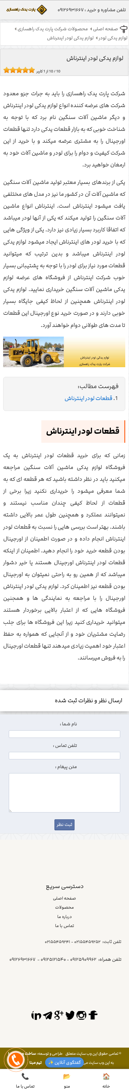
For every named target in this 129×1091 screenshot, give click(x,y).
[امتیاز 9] (30, 70)
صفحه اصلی (105, 29)
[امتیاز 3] (11, 70)
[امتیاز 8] (26, 70)
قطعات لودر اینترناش (88, 398)
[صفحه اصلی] (26, 11)
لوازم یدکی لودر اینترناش (70, 38)
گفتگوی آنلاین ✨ (64, 1062)
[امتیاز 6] (20, 70)
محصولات (64, 907)
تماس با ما (64, 926)
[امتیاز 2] (8, 70)
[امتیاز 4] (14, 70)
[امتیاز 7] (23, 70)
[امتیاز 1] (5, 70)
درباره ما (64, 917)
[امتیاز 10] (33, 70)
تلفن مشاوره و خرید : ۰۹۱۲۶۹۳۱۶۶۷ (92, 10)
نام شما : (68, 724)
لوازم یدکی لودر (113, 38)
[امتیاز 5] (17, 70)
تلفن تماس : (65, 745)
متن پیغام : (66, 766)
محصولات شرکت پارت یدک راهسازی (53, 29)
